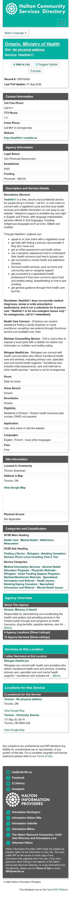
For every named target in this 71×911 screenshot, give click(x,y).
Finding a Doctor (14, 553)
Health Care (11, 540)
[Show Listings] (40, 632)
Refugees (33, 553)
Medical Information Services (22, 566)
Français (36, 71)
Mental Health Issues (50, 587)
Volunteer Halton (22, 842)
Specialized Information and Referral (30, 578)
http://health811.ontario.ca (20, 137)
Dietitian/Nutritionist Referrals (22, 577)
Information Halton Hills (27, 817)
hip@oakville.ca (22, 772)
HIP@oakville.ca (15, 871)
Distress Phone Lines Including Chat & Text (31, 557)
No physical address (29, 49)
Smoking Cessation (53, 553)
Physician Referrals (43, 570)
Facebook (18, 777)
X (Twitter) (18, 783)
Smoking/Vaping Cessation (21, 584)
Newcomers (11, 543)
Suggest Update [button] (48, 64)
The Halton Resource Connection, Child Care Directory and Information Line (37, 836)
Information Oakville (24, 823)
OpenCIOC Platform (57, 889)
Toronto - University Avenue (21, 715)
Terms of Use (44, 756)
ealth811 (11, 199)
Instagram (18, 789)
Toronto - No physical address (23, 699)
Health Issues (45, 580)
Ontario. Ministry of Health (32, 44)
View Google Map (15, 487)
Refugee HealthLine (16, 660)
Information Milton (23, 829)
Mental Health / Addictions (37, 540)
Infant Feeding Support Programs (39, 573)
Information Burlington (26, 812)
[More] (8, 627)
